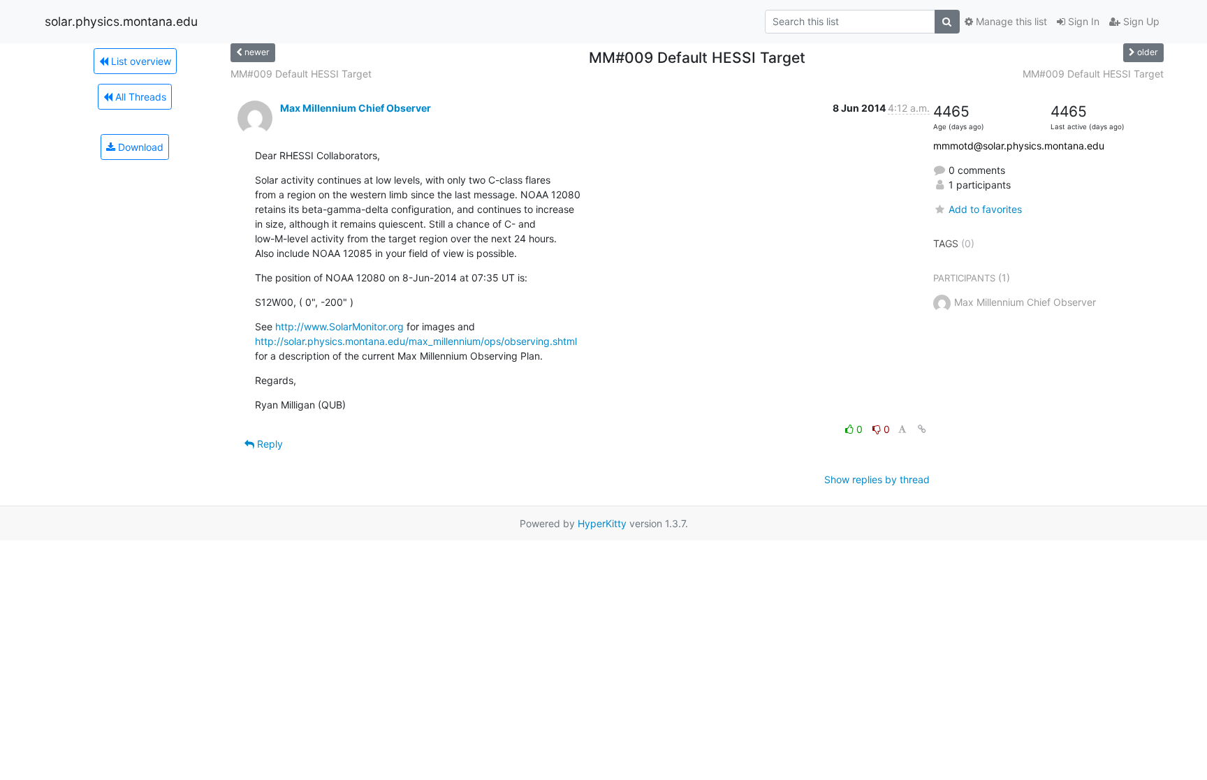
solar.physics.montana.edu (121, 21)
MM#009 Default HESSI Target (301, 74)
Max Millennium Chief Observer (355, 108)
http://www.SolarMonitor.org (339, 326)
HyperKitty (602, 523)
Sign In (1082, 21)
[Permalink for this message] (922, 429)
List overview (139, 61)
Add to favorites (985, 209)
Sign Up (1140, 21)
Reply (268, 444)
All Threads (139, 97)
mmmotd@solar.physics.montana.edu (1018, 146)
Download (139, 147)
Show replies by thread (877, 479)
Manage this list (1010, 21)
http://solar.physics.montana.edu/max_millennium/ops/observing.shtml (416, 341)
